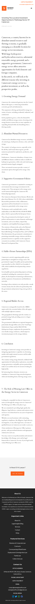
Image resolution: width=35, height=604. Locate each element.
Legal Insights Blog (17, 524)
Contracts (17, 546)
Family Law (17, 556)
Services (17, 527)
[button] (31, 8)
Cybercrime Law (17, 559)
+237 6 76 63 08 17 (27, 2)
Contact (17, 530)
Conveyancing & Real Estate (17, 549)
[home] (8, 8)
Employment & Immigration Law (17, 552)
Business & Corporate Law (18, 543)
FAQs (17, 533)
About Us (17, 520)
